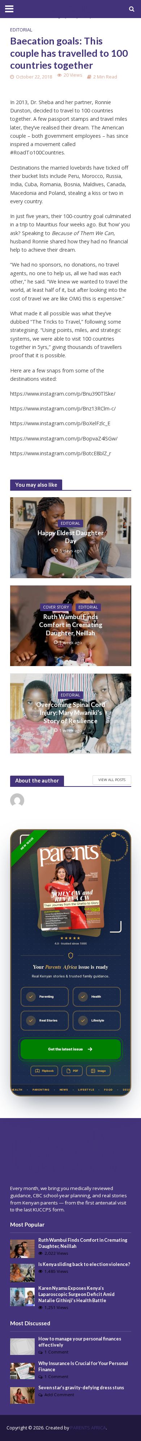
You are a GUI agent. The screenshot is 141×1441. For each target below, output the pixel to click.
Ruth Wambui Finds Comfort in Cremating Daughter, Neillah (70, 625)
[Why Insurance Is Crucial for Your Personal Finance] (22, 1370)
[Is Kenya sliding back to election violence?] (22, 1272)
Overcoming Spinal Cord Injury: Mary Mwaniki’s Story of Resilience (70, 713)
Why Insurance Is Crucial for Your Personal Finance (83, 1366)
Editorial (21, 30)
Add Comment (59, 1394)
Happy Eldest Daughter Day (71, 537)
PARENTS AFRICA (88, 1428)
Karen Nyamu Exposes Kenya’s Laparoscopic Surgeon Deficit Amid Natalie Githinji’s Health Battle (76, 1294)
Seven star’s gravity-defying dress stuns (81, 1387)
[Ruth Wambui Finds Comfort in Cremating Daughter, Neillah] (22, 1248)
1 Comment (56, 1352)
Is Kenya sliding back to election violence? (84, 1264)
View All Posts (111, 779)
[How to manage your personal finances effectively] (22, 1346)
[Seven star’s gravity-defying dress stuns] (22, 1395)
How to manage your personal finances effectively (79, 1342)
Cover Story (56, 607)
